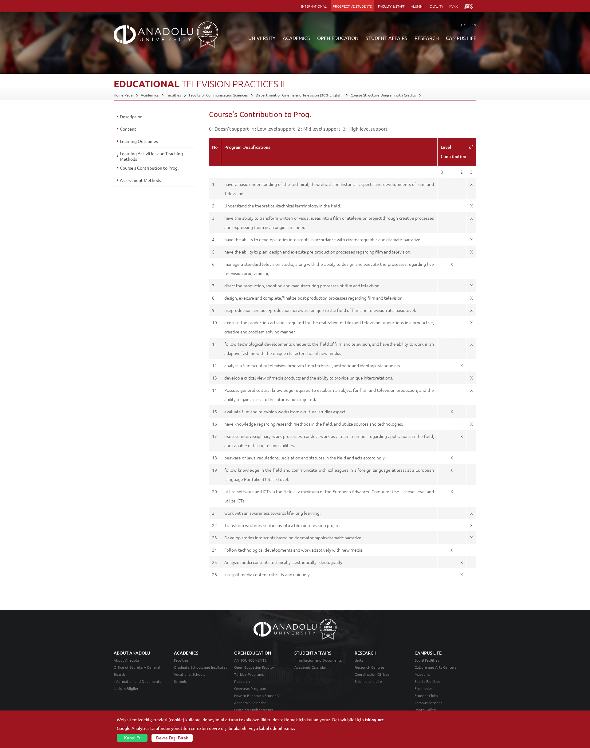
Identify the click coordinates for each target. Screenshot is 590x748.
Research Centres (369, 667)
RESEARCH (427, 38)
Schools (180, 681)
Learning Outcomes (139, 141)
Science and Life (368, 681)
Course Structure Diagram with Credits (383, 95)
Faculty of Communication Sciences (218, 95)
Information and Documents (137, 681)
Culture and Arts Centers (435, 667)
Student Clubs (426, 695)
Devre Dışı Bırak (172, 737)
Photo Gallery (426, 709)
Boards (119, 674)
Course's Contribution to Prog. (149, 168)
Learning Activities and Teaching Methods (151, 156)
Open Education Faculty (254, 667)
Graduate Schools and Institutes (200, 667)
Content (128, 129)
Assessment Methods (140, 180)
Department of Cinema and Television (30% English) (299, 95)
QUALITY (436, 6)
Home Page (123, 95)
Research (242, 681)
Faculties (174, 95)
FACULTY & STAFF (391, 6)
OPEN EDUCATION (338, 38)
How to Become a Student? (257, 695)
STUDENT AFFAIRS (386, 38)
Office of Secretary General (137, 667)
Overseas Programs (250, 688)
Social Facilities (427, 660)
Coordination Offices (372, 674)
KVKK (453, 6)
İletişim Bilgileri (127, 688)
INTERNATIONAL (314, 6)
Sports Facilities (427, 681)
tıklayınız (374, 719)
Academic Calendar (250, 702)
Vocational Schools (189, 674)
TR (462, 24)
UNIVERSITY (262, 38)
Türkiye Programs (249, 674)
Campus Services (428, 702)
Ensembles (423, 688)
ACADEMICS (296, 38)
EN (473, 24)
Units (359, 660)
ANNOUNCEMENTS (250, 660)
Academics (150, 95)
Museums (422, 674)
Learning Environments (253, 709)
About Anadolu (126, 660)
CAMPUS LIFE (461, 38)
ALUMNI (417, 6)
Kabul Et (132, 737)
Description (131, 116)
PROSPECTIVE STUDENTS (352, 6)
